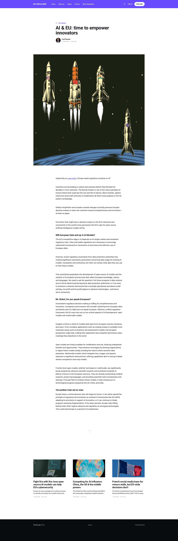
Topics (69, 4)
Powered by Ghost (140, 525)
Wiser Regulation (88, 4)
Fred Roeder (66, 39)
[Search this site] (124, 4)
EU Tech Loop (36, 525)
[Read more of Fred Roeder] (58, 40)
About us (61, 4)
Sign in (130, 4)
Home (53, 4)
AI (56, 23)
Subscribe (139, 4)
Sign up (90, 525)
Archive (77, 4)
